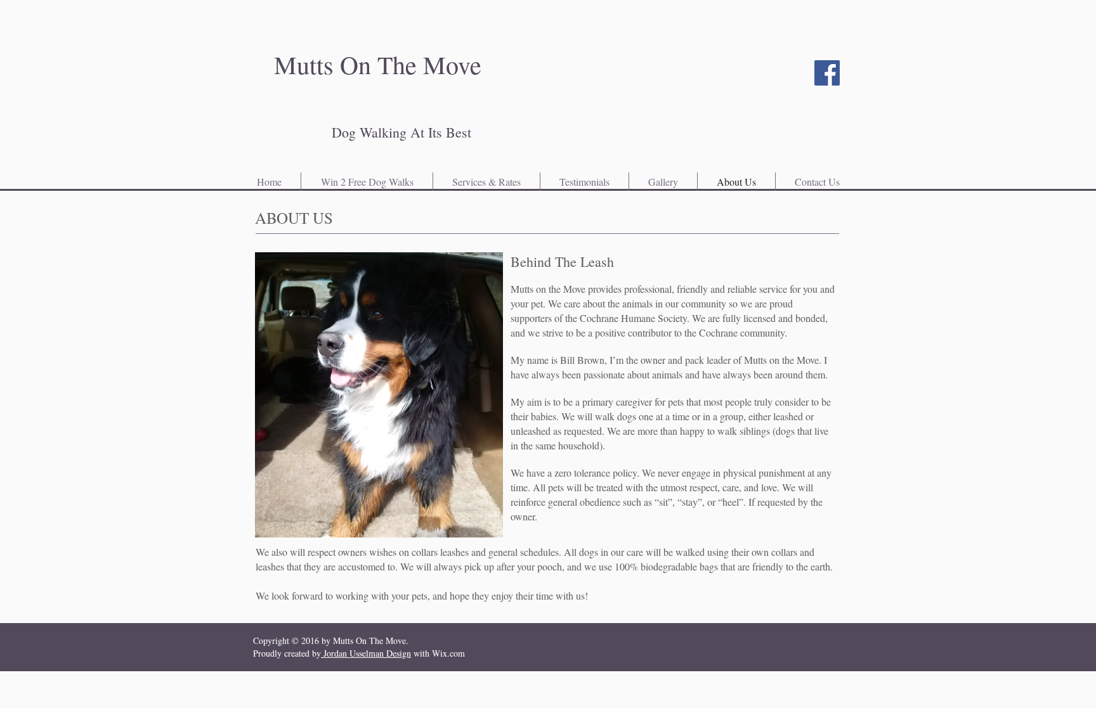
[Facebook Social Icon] (827, 73)
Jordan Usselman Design (366, 653)
